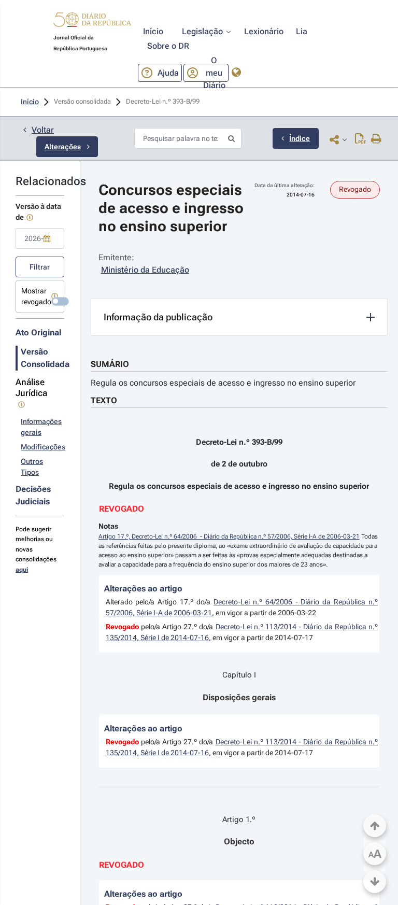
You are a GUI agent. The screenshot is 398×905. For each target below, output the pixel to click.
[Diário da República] (92, 22)
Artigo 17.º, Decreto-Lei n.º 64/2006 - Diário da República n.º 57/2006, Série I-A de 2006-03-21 (229, 536)
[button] (92, 21)
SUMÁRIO (110, 364)
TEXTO (104, 400)
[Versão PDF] (360, 139)
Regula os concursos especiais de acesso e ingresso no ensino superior (223, 383)
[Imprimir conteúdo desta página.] (376, 139)
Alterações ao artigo (143, 588)
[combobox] (40, 238)
